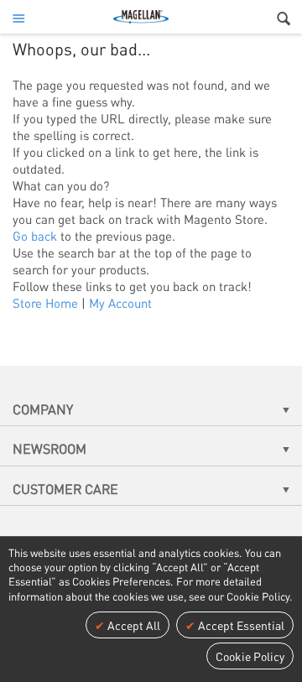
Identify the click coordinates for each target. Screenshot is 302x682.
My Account (120, 302)
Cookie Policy (250, 656)
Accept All (132, 625)
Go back (35, 235)
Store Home (45, 302)
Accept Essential (239, 625)
